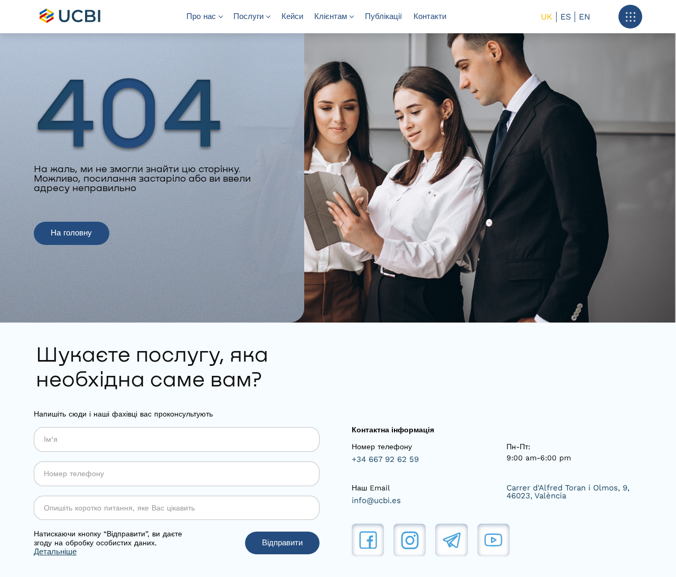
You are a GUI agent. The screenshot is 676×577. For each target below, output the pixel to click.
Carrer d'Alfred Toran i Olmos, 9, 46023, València (568, 492)
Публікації (383, 16)
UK (546, 17)
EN (584, 17)
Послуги (248, 16)
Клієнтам (330, 16)
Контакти (430, 16)
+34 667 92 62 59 (385, 460)
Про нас (201, 16)
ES (565, 17)
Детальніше (55, 552)
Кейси (292, 16)
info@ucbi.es (376, 501)
